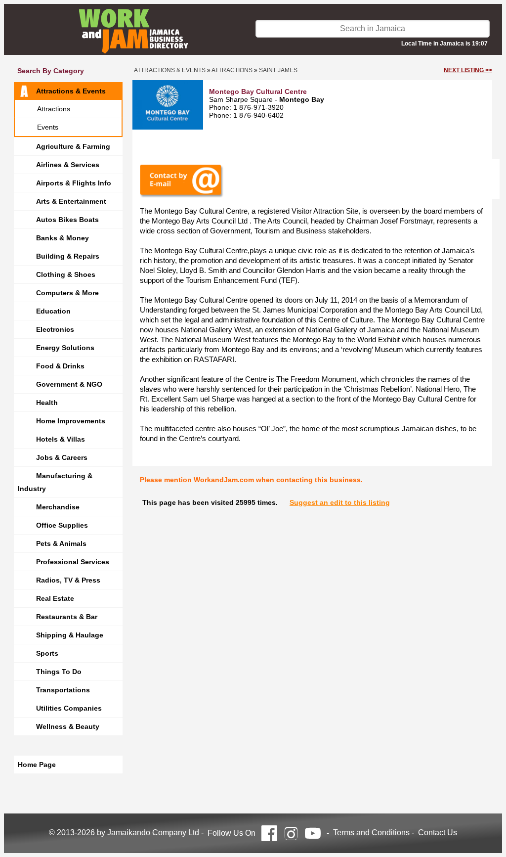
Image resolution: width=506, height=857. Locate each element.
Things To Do (59, 672)
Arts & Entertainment (71, 201)
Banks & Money (62, 238)
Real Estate (55, 598)
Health (47, 402)
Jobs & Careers (61, 457)
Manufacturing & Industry (55, 482)
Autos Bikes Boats (67, 220)
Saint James (278, 70)
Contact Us (437, 832)
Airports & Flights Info (73, 183)
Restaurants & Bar (66, 617)
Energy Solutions (65, 348)
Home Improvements (70, 421)
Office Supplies (62, 525)
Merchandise (58, 507)
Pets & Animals (61, 543)
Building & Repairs (67, 256)
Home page (37, 764)
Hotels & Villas (60, 439)
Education (53, 311)
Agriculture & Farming (73, 146)
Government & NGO (69, 384)
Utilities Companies (69, 708)
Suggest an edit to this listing (340, 502)
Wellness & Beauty (67, 726)
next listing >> (468, 70)
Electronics (55, 329)
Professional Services (72, 562)
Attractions (53, 109)
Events (47, 127)
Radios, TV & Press (68, 580)
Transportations (63, 690)
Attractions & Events (71, 91)
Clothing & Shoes (65, 274)
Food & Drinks (60, 366)
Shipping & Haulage (69, 635)
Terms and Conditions (371, 832)
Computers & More (67, 293)
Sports (47, 653)
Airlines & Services (67, 165)
